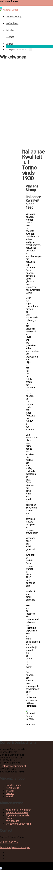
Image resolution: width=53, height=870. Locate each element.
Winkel (9, 43)
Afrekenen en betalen (17, 812)
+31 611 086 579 (9, 842)
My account (15, 4)
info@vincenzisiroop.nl (14, 766)
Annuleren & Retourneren (18, 809)
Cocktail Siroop (13, 16)
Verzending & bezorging (18, 823)
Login (22, 1)
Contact (10, 37)
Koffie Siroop (12, 23)
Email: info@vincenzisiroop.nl (15, 847)
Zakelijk (10, 30)
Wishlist (4, 4)
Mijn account (12, 821)
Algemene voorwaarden (18, 815)
